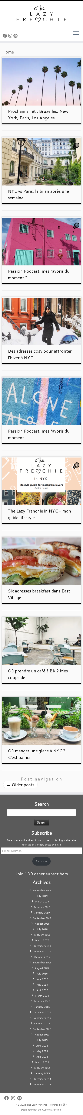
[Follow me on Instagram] (10, 36)
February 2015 (42, 1068)
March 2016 (42, 996)
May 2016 (42, 984)
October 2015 (42, 1023)
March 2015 (42, 1062)
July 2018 (42, 929)
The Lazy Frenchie (37, 1104)
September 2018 (42, 918)
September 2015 (42, 1029)
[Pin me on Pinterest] (16, 36)
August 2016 (42, 968)
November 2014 (42, 1084)
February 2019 (42, 907)
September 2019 (42, 890)
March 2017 (42, 940)
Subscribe (41, 861)
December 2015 (42, 1012)
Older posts (20, 785)
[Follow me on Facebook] (5, 36)
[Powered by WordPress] (64, 1103)
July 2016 (42, 973)
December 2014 (42, 1079)
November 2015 (42, 1018)
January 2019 (42, 912)
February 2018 (42, 935)
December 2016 (42, 946)
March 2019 (42, 901)
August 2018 (42, 923)
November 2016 (42, 951)
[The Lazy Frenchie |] (41, 14)
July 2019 (42, 896)
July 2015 (42, 1040)
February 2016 (42, 1001)
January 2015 (42, 1073)
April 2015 (42, 1057)
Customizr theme (51, 1109)
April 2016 (42, 990)
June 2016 (42, 979)
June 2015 (42, 1045)
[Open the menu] (76, 33)
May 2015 (42, 1051)
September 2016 (42, 962)
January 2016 (42, 1007)
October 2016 (42, 957)
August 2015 (42, 1034)
